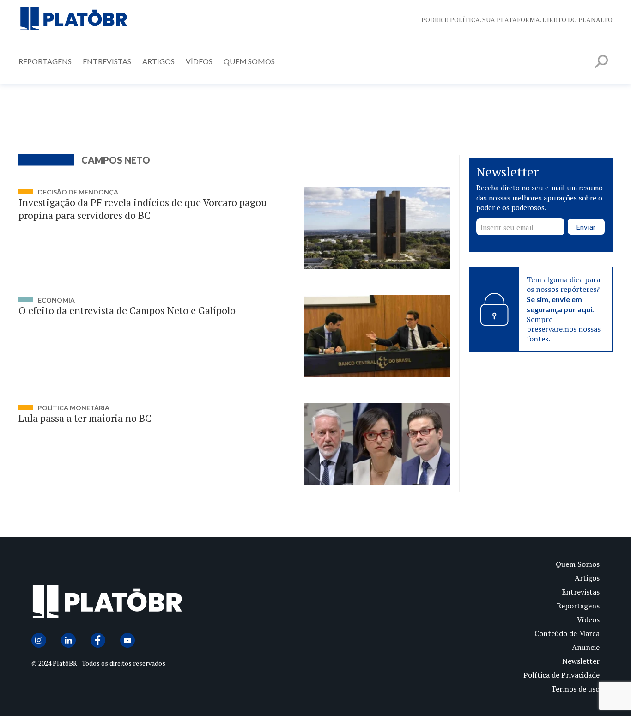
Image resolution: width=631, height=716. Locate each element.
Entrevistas (107, 61)
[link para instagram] (38, 640)
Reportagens (45, 61)
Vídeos (199, 61)
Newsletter (581, 661)
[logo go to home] (173, 603)
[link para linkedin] (68, 640)
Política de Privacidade (561, 675)
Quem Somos (249, 61)
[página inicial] (73, 19)
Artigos (158, 61)
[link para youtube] (127, 640)
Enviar (586, 227)
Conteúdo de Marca (567, 633)
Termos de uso (575, 689)
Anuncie (586, 647)
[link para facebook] (98, 640)
